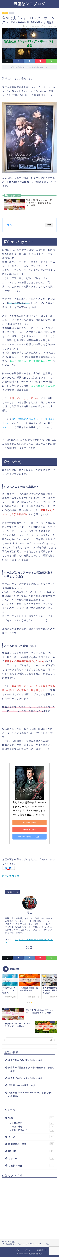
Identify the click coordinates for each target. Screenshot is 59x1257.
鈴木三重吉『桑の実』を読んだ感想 (25, 1060)
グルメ (30, 1137)
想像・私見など (32, 1130)
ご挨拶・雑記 (30, 1165)
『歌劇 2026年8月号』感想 (21, 1085)
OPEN (49, 225)
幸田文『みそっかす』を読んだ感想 (25, 1078)
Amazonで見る (29, 823)
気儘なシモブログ (29, 3)
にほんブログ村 (10, 876)
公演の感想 (32, 1123)
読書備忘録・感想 (30, 1144)
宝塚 (5, 13)
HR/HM (30, 1151)
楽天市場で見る (29, 830)
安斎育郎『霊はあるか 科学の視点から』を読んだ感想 (31, 1069)
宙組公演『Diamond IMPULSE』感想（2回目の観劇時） (31, 1094)
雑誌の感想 (32, 1127)
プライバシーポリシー (24, 1250)
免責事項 (40, 1250)
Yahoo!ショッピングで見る (29, 837)
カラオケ (30, 1158)
